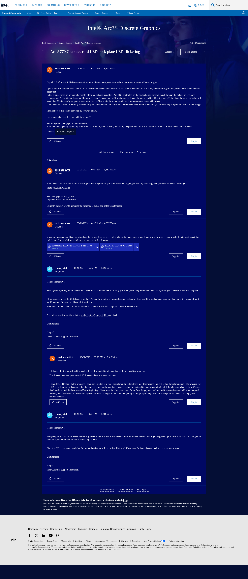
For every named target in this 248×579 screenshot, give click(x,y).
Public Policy (145, 543)
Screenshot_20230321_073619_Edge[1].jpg (75, 257)
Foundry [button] (102, 4)
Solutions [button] (52, 4)
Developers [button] (69, 4)
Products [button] (20, 4)
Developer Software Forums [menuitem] (50, 12)
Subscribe (169, 51)
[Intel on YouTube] (50, 550)
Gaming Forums (67, 42)
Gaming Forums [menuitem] (106, 12)
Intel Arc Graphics (67, 140)
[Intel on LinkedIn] (43, 550)
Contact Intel (57, 543)
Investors (83, 543)
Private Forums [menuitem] (139, 12)
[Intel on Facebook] (29, 550)
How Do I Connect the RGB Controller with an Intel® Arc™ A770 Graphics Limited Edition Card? (95, 321)
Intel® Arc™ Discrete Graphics (91, 42)
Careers (94, 543)
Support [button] (36, 4)
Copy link (176, 223)
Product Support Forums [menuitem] (81, 12)
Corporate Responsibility (112, 543)
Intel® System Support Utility (100, 330)
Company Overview (38, 543)
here (125, 514)
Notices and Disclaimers (79, 561)
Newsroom (71, 543)
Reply (194, 150)
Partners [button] (86, 4)
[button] (200, 69)
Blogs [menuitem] (123, 12)
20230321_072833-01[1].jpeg (128, 257)
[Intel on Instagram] (57, 550)
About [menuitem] (30, 12)
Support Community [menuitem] (11, 13)
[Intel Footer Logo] (14, 553)
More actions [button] (191, 51)
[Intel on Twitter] (36, 550)
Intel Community (49, 42)
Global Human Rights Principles (205, 561)
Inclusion (131, 543)
